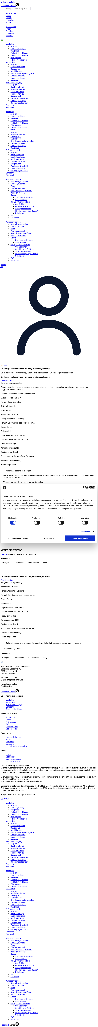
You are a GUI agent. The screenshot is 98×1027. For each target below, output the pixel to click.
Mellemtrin (10, 62)
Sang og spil (16, 96)
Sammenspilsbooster (24, 197)
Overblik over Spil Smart (25, 206)
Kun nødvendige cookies (18, 538)
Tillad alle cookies (80, 538)
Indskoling (10, 44)
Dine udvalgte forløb (19, 181)
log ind (13, 482)
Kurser (13, 195)
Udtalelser (10, 20)
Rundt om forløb (17, 87)
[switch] (37, 522)
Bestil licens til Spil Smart (21, 190)
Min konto (15, 218)
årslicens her (37, 482)
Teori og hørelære (18, 76)
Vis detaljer (85, 531)
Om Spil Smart (21, 204)
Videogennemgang (23, 209)
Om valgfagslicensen (19, 103)
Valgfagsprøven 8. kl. (19, 98)
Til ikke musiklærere (19, 60)
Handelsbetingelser (9, 684)
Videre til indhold (8, 2)
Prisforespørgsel (18, 188)
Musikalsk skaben (18, 67)
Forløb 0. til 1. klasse (19, 53)
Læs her (4, 554)
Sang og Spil (16, 69)
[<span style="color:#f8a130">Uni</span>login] (49, 363)
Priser (8, 16)
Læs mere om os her (15, 790)
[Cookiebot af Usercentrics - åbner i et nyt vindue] (84, 487)
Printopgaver (16, 58)
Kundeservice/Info (13, 179)
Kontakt (9, 22)
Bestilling (10, 18)
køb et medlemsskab (58, 643)
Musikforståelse (17, 92)
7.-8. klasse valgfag (14, 82)
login (4, 365)
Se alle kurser (21, 200)
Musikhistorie (16, 71)
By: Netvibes (6, 799)
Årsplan (14, 46)
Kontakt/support (18, 184)
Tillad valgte (49, 538)
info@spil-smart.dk (15, 680)
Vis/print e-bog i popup (12, 648)
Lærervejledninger (18, 48)
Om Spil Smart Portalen (20, 202)
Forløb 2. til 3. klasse (19, 55)
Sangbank (15, 51)
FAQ (12, 215)
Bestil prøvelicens (18, 193)
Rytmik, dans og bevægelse (22, 73)
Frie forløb (10, 107)
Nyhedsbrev (11, 13)
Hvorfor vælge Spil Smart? (26, 211)
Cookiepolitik (6, 686)
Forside (12, 373)
